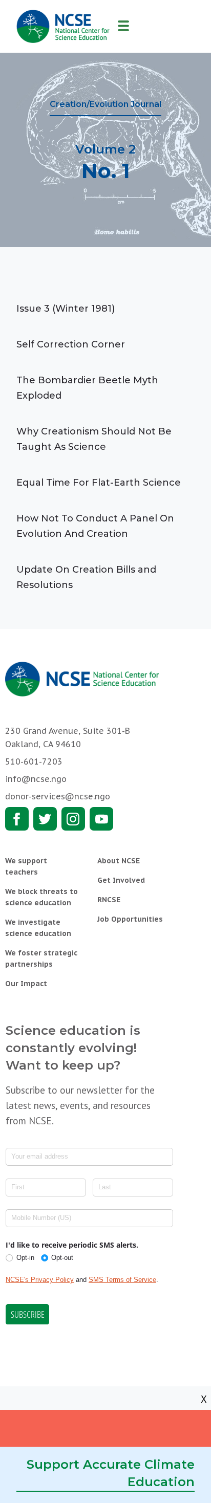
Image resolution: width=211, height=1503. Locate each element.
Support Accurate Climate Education (111, 1473)
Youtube (101, 819)
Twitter (45, 819)
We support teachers (26, 866)
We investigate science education (38, 928)
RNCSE (108, 899)
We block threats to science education (41, 897)
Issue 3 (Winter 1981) (65, 308)
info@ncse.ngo (36, 779)
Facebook (17, 819)
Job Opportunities (130, 919)
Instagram (73, 819)
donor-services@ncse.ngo (57, 796)
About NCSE (118, 860)
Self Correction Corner (70, 344)
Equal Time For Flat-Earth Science (98, 482)
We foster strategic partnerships (41, 958)
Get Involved (121, 880)
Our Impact (26, 983)
